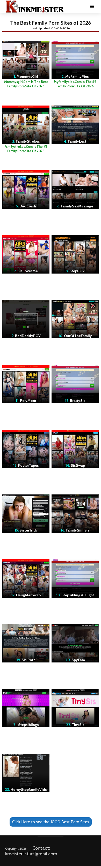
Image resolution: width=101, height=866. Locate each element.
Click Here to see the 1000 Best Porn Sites (50, 821)
